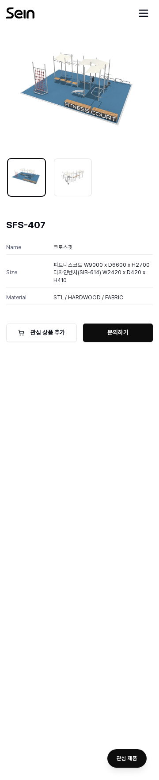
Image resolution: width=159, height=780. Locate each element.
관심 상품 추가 (47, 332)
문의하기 (118, 332)
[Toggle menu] (143, 13)
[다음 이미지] (140, 93)
